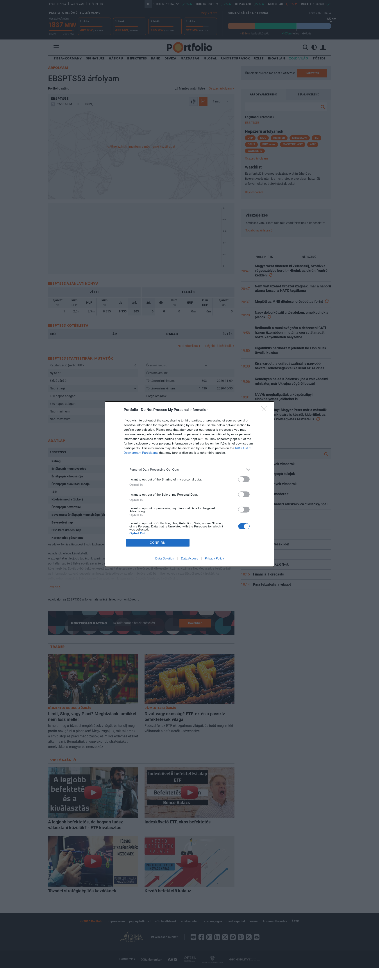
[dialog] (189, 484)
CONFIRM (158, 542)
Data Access (189, 558)
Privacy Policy (214, 558)
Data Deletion (164, 558)
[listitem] (189, 469)
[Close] (265, 410)
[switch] (244, 479)
